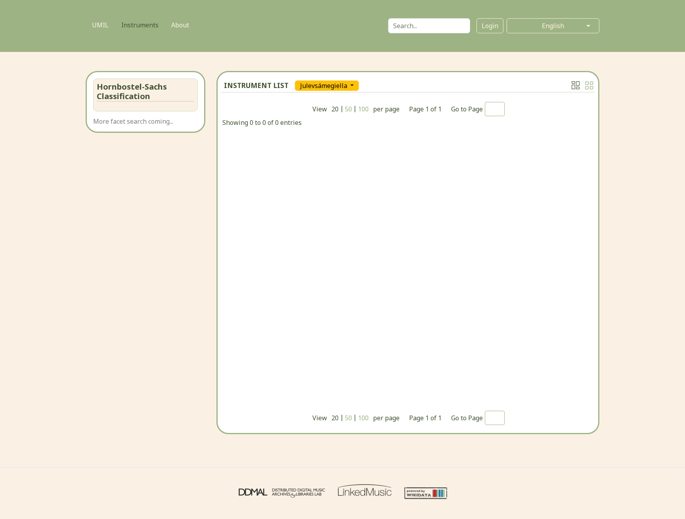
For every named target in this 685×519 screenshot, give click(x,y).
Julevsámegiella (324, 85)
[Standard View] (589, 85)
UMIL (100, 25)
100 (363, 109)
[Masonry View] (576, 85)
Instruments (140, 25)
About (180, 25)
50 (348, 109)
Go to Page (467, 109)
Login (490, 25)
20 (335, 109)
